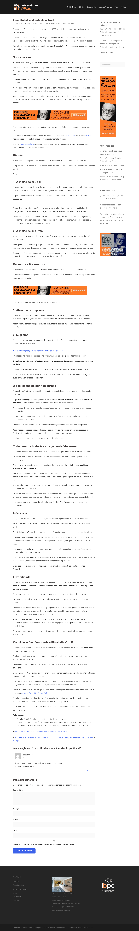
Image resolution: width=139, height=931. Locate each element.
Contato (123, 7)
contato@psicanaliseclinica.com (61, 910)
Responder (90, 771)
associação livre (27, 144)
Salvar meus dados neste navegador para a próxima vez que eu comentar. (44, 844)
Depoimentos (92, 7)
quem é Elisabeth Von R (65, 732)
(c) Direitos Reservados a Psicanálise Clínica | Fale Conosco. (70, 928)
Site (14, 830)
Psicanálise (58, 23)
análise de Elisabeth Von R (25, 732)
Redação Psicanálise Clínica (35, 23)
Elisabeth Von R (43, 732)
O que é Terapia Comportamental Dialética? (76, 738)
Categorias (17, 896)
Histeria (53, 732)
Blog (116, 7)
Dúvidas (81, 7)
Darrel (25, 755)
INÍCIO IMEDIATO (107, 52)
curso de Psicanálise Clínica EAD (34, 693)
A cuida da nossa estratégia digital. (28, 928)
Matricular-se (71, 7)
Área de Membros (105, 7)
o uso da (89, 136)
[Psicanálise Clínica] (28, 7)
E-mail (16, 820)
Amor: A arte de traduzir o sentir (112, 165)
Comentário (18, 790)
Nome (16, 809)
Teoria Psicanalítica (68, 23)
